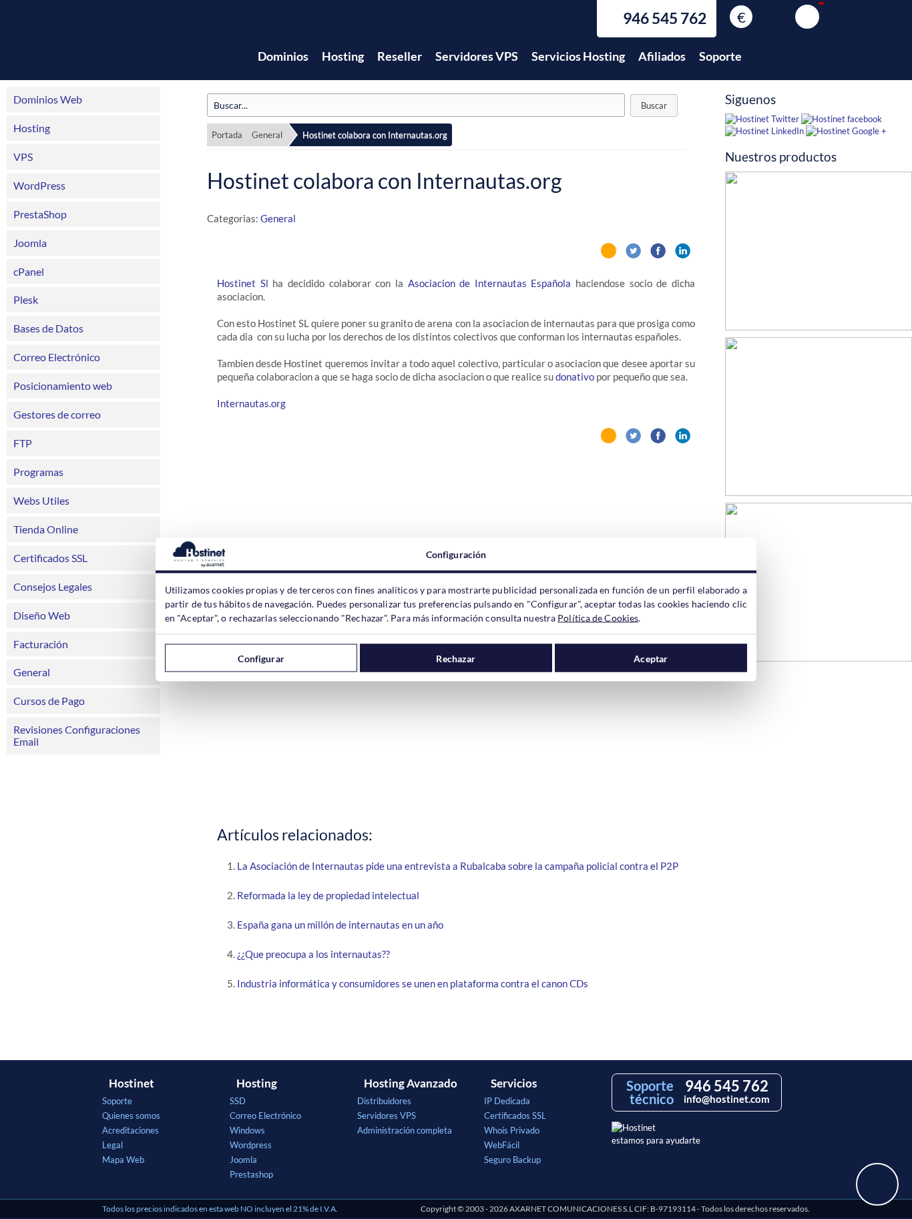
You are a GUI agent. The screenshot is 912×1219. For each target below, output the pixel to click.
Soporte (720, 56)
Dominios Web (47, 99)
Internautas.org (251, 403)
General (31, 672)
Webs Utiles (41, 500)
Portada (227, 135)
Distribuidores (384, 1100)
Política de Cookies (597, 618)
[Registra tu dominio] (818, 420)
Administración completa (404, 1130)
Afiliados (662, 56)
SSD (238, 1100)
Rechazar (455, 658)
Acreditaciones (130, 1130)
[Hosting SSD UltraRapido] (818, 254)
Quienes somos (131, 1115)
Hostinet (161, 48)
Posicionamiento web (62, 385)
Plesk (25, 299)
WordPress (39, 185)
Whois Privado (511, 1130)
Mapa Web (123, 1159)
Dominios (283, 56)
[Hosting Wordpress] (818, 585)
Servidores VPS (476, 56)
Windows (247, 1130)
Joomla (30, 242)
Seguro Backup (512, 1159)
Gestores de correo (57, 414)
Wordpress (251, 1145)
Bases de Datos (48, 328)
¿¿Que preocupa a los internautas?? (313, 954)
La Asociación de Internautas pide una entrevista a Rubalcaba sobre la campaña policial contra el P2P (457, 866)
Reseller (399, 56)
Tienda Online (45, 529)
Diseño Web (41, 615)
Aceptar (651, 658)
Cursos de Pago (49, 700)
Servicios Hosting (578, 56)
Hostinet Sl (242, 283)
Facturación (40, 644)
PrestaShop (40, 214)
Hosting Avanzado (410, 1083)
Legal (112, 1145)
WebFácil (501, 1145)
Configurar (261, 658)
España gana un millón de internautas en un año (340, 925)
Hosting (343, 56)
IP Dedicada (507, 1100)
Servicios (514, 1083)
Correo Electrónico (56, 356)
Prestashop (251, 1174)
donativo (574, 377)
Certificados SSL (50, 557)
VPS (23, 156)
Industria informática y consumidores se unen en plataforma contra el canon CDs (412, 983)
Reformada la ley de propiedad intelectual (328, 895)
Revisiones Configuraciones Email (76, 735)
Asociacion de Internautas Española (490, 283)
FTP (22, 443)
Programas (38, 471)
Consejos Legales (52, 586)
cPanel (28, 271)
